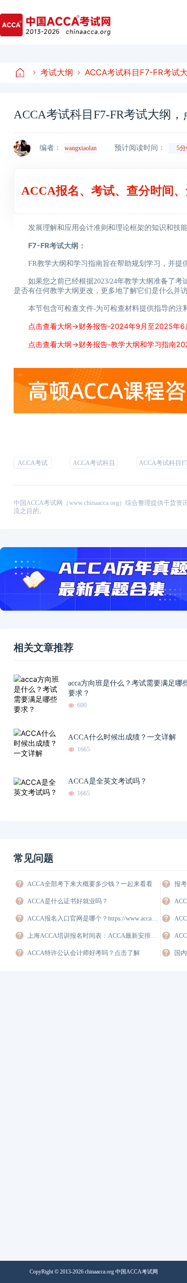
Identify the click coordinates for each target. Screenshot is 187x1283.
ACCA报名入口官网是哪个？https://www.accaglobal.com (93, 918)
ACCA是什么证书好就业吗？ (67, 901)
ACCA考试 (33, 463)
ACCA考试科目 (94, 463)
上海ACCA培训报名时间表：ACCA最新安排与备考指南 (93, 935)
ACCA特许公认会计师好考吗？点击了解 (83, 953)
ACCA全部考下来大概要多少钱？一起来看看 (90, 884)
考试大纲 (56, 72)
